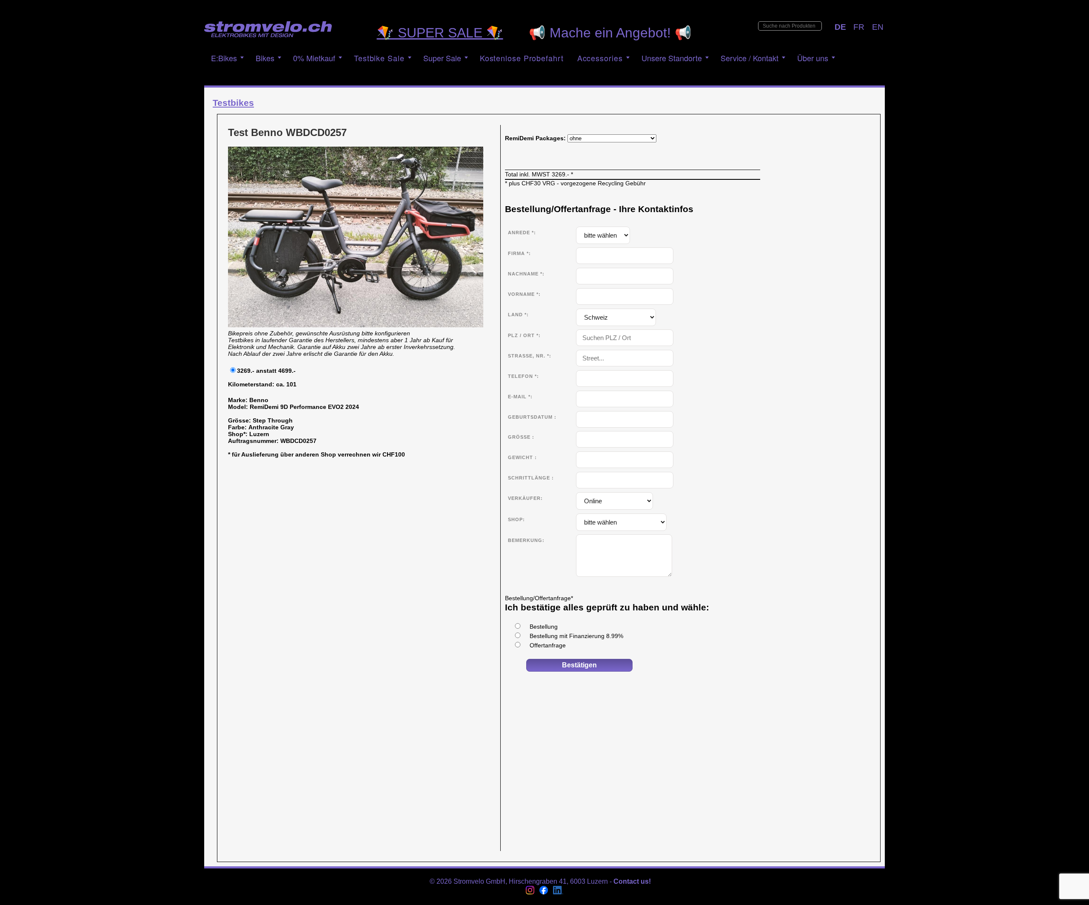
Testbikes (233, 103)
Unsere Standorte (671, 57)
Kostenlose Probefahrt (522, 57)
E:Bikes (224, 57)
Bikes (265, 57)
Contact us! (632, 881)
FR (858, 27)
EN (878, 27)
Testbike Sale (379, 57)
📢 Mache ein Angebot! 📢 (610, 32)
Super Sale (442, 57)
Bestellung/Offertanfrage (539, 598)
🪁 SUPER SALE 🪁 (440, 32)
